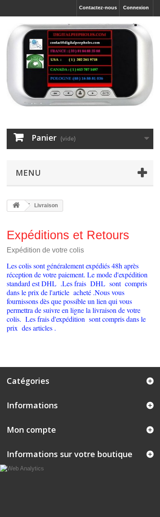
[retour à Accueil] (16, 205)
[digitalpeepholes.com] (80, 65)
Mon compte (31, 429)
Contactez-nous (98, 7)
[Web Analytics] (22, 468)
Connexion (136, 7)
